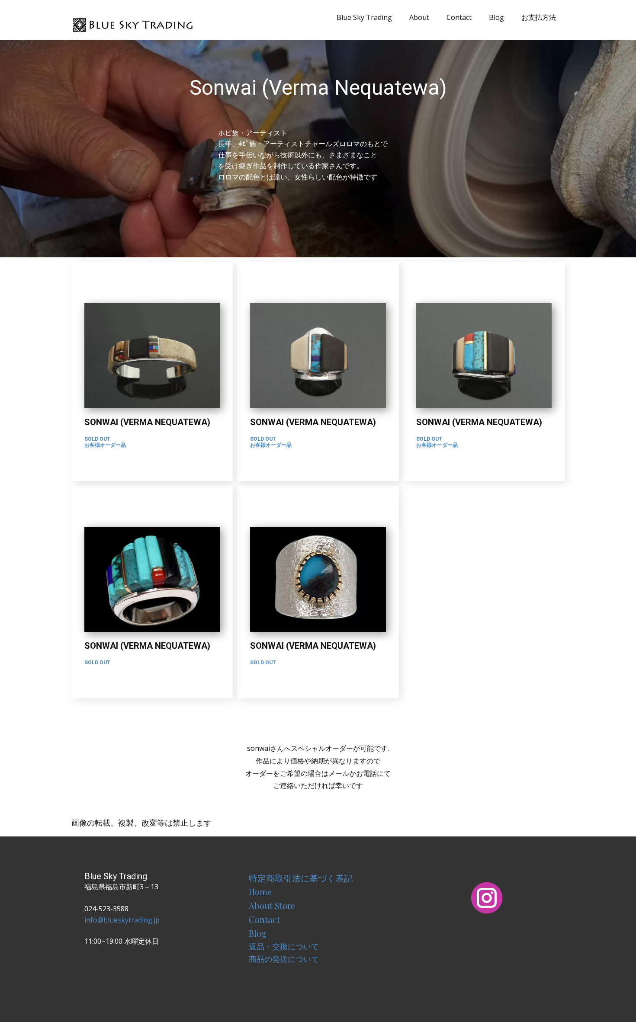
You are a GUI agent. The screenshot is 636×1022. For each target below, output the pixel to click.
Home (260, 891)
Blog (496, 17)
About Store (272, 905)
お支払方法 (538, 17)
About (419, 17)
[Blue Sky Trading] (132, 24)
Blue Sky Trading (364, 17)
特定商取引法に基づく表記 (301, 878)
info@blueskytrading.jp (122, 920)
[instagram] (487, 898)
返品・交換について (284, 946)
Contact (459, 17)
